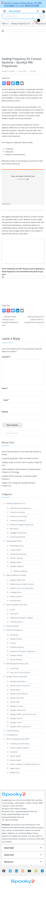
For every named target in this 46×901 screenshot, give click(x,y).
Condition (14, 752)
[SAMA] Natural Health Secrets (22, 584)
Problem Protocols (17, 647)
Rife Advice (14, 528)
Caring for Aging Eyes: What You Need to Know (20, 458)
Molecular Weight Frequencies (22, 524)
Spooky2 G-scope (16, 706)
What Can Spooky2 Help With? (17, 739)
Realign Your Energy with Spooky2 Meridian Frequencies (19, 484)
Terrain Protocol (16, 659)
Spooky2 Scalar (16, 722)
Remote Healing (16, 558)
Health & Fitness (16, 596)
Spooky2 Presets (16, 655)
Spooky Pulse (15, 702)
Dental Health (15, 756)
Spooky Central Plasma (19, 694)
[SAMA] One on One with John (21, 588)
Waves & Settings (20, 571)
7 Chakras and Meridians (19, 744)
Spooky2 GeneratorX (18, 710)
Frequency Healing (8, 71)
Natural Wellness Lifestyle (16, 575)
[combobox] (19, 16)
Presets (13, 643)
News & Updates (12, 626)
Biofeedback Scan (17, 546)
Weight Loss (14, 772)
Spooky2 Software (17, 566)
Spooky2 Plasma (16, 718)
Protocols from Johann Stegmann (23, 651)
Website (5, 412)
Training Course (16, 622)
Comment (6, 357)
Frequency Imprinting (18, 516)
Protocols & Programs (14, 630)
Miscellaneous (15, 600)
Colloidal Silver (15, 592)
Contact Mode (15, 550)
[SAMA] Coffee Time (17, 580)
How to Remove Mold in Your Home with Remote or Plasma (21, 453)
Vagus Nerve (15, 768)
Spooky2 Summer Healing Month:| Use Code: (23, 4)
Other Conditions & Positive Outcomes (25, 764)
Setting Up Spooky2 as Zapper (21, 618)
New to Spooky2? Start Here (16, 605)
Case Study (14, 668)
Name (5, 388)
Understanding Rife (17, 537)
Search (40, 16)
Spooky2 (33, 71)
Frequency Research (18, 520)
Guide (12, 609)
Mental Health (15, 760)
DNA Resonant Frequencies (20, 508)
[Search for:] (23, 433)
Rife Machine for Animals (20, 685)
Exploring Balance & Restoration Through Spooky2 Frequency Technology (21, 470)
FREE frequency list (25, 269)
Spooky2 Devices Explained (16, 676)
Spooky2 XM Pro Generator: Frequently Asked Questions (19, 477)
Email (6, 400)
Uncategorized (11, 735)
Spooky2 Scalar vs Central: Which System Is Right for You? (22, 463)
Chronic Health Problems (19, 748)
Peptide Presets (16, 639)
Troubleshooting (12, 731)
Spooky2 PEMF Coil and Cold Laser (23, 714)
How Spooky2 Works (14, 541)
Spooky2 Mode (15, 562)
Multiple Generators (18, 681)
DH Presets (14, 635)
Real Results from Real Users (17, 663)
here (3, 274)
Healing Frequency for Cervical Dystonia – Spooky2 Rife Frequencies (26, 210)
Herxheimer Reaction (18, 554)
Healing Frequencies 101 (20, 23)
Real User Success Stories (20, 672)
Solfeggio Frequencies (18, 533)
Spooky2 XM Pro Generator (20, 726)
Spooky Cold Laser (17, 698)
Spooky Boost (15, 690)
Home (4, 23)
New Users (14, 614)
